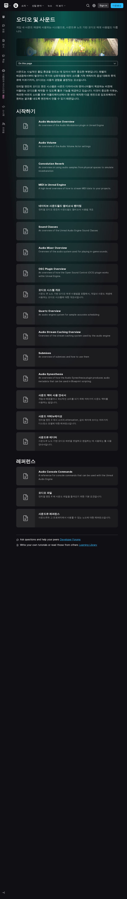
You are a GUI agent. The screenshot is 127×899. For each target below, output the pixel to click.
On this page (25, 63)
